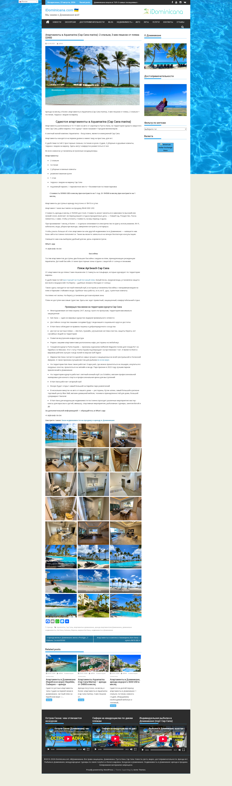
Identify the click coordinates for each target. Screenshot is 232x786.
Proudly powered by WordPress (99, 769)
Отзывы (180, 22)
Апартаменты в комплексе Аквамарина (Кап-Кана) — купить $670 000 (119, 638)
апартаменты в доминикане (84, 627)
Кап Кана (60, 630)
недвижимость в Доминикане (102, 630)
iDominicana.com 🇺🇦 (62, 10)
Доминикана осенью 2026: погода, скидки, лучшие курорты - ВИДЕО (124, 2)
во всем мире (103, 360)
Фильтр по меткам (155, 122)
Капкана (67, 630)
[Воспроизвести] (48, 749)
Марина (74, 630)
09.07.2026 (51, 673)
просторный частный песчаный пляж (79, 280)
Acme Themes (139, 769)
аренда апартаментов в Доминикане (108, 627)
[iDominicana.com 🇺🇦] (47, 22)
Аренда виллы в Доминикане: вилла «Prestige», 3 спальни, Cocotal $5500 (67, 638)
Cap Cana (69, 627)
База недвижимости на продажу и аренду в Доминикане (88, 420)
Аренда (50, 627)
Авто (138, 22)
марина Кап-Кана (84, 630)
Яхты (146, 22)
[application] (68, 739)
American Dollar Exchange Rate (165, 147)
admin (61, 44)
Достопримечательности (92, 22)
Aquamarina (61, 627)
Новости (57, 22)
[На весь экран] (88, 749)
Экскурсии (70, 22)
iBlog (110, 22)
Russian (24, 1)
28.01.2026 (84, 673)
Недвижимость (124, 22)
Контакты (168, 22)
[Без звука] (84, 749)
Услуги (156, 22)
